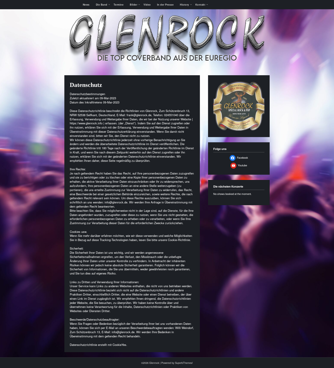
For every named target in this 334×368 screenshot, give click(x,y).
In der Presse (165, 4)
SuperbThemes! (184, 363)
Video (147, 4)
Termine (119, 4)
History (184, 4)
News (86, 4)
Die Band (101, 4)
